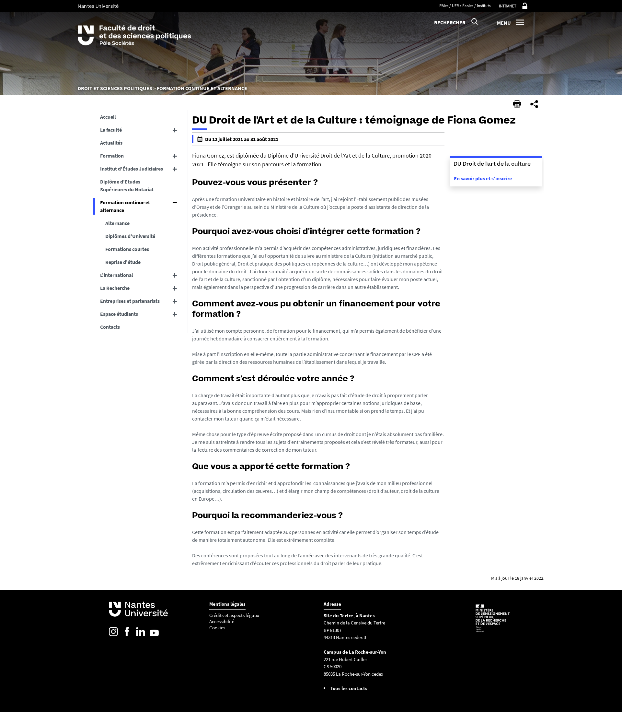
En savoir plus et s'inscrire (483, 178)
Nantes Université (98, 6)
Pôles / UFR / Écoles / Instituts (464, 5)
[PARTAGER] (534, 104)
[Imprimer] (517, 104)
